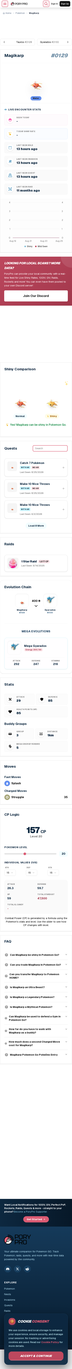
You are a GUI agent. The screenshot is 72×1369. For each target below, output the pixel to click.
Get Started (34, 1219)
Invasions (9, 1299)
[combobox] (10, 873)
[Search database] (46, 4)
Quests (8, 1305)
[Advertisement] (36, 25)
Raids (7, 1310)
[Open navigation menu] (5, 4)
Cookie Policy (50, 1342)
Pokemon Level (15, 847)
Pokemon (9, 1288)
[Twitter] (17, 1269)
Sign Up (65, 3)
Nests (7, 1294)
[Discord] (7, 1269)
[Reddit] (27, 1269)
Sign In (54, 3)
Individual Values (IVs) (20, 862)
